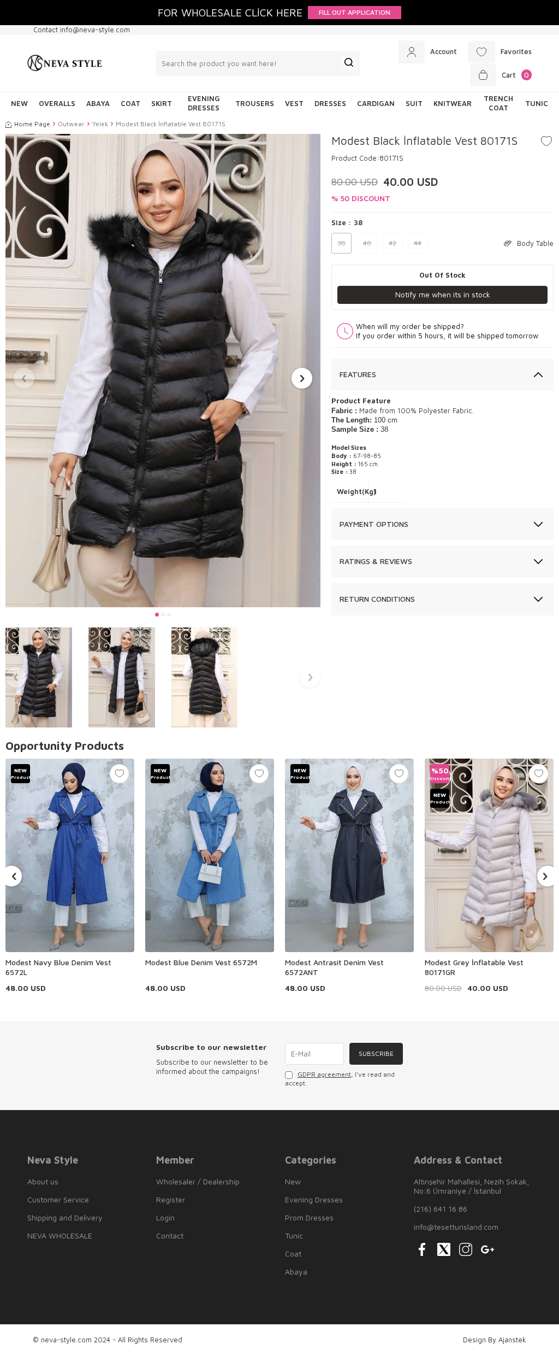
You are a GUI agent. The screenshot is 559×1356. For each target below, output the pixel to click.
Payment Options (374, 524)
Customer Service (58, 1199)
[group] (162, 370)
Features (358, 374)
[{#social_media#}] (422, 1249)
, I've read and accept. (340, 1078)
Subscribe (376, 1053)
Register (170, 1199)
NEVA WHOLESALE (59, 1235)
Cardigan (376, 103)
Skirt (161, 103)
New (293, 1181)
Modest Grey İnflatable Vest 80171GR (474, 967)
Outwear (71, 124)
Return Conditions (377, 598)
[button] (157, 615)
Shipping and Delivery (65, 1217)
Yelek (100, 124)
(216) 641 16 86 (440, 1208)
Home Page (32, 124)
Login (165, 1217)
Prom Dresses (309, 1217)
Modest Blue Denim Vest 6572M (201, 962)
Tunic (536, 103)
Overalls (57, 103)
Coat (130, 103)
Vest (294, 103)
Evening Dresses (204, 103)
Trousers (254, 103)
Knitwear (452, 103)
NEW (19, 103)
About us (42, 1181)
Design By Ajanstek (494, 1339)
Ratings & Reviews (376, 561)
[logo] (64, 63)
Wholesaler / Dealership (198, 1181)
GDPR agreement (324, 1074)
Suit (414, 103)
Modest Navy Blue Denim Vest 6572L (58, 967)
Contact (169, 1235)
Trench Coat (498, 103)
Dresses (330, 103)
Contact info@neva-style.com (81, 29)
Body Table (535, 243)
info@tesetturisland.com (456, 1226)
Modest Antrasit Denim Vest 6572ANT (334, 967)
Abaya (98, 103)
